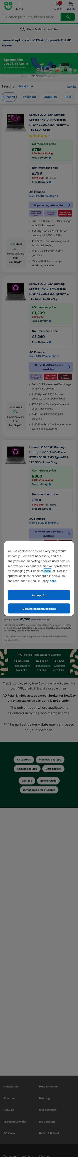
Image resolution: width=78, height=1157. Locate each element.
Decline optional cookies (39, 608)
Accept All (39, 595)
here (47, 571)
